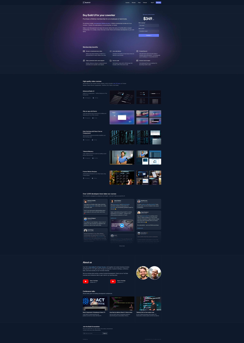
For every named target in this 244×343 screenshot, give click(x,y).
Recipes (134, 2)
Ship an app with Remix (90, 111)
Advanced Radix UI (88, 91)
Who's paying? (142, 22)
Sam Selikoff (92, 267)
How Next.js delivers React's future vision (121, 312)
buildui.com (113, 218)
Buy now (158, 2)
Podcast (145, 2)
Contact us (85, 339)
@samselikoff (116, 204)
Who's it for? (141, 28)
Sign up (105, 333)
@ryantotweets (125, 204)
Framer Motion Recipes (90, 171)
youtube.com (92, 282)
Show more (122, 246)
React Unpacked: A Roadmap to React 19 (94, 312)
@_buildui (92, 206)
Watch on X (129, 221)
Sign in (152, 2)
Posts (139, 2)
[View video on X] (122, 225)
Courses (127, 2)
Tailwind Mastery (88, 151)
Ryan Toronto (102, 267)
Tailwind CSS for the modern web (145, 312)
